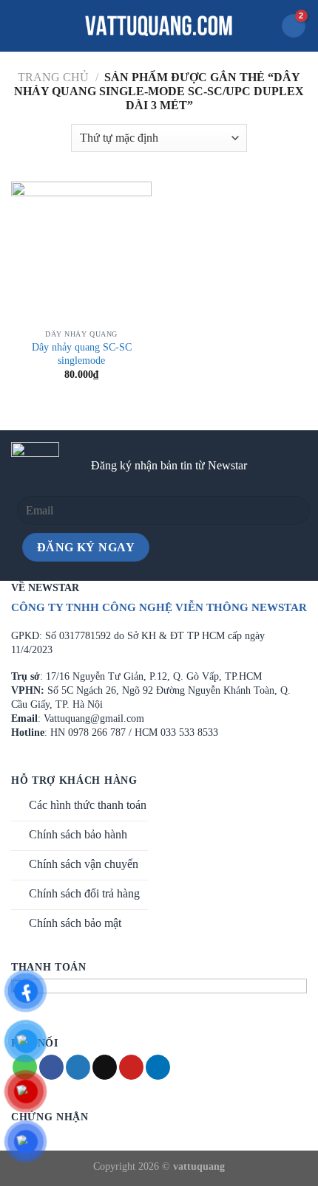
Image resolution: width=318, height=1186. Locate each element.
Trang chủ (53, 77)
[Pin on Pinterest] (131, 1067)
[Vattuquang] (159, 26)
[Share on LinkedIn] (158, 1067)
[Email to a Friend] (104, 1067)
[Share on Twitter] (78, 1067)
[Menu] (20, 25)
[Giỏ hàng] (293, 26)
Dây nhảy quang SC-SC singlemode (82, 354)
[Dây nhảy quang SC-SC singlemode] (81, 252)
